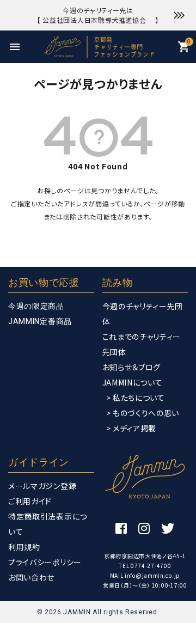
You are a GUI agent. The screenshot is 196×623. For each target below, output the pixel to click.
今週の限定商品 (36, 306)
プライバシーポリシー (45, 562)
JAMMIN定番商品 (40, 321)
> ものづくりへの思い (143, 412)
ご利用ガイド (30, 501)
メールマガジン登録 (42, 485)
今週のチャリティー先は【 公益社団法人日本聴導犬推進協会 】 (98, 15)
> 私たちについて (135, 397)
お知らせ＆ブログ (131, 367)
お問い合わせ (31, 577)
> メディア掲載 (131, 428)
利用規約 (24, 546)
